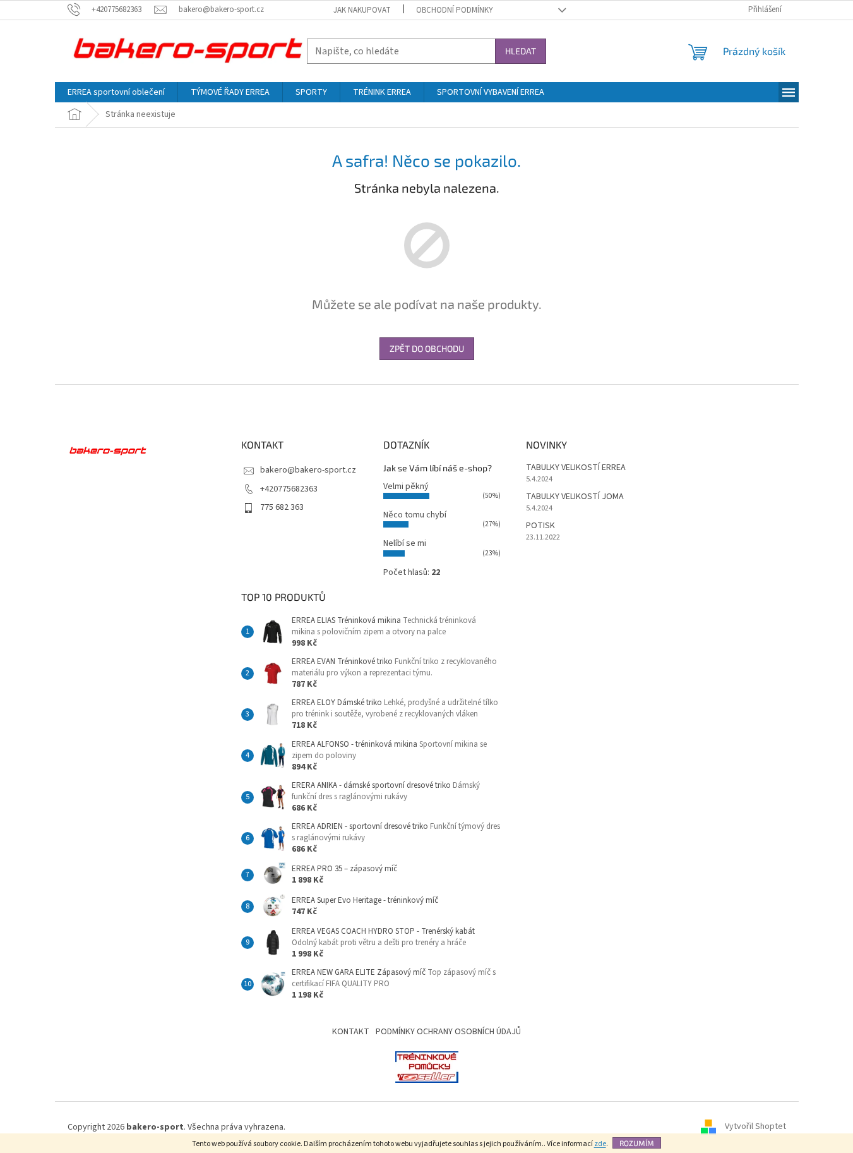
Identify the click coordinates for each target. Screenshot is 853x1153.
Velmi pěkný (406, 486)
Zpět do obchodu (427, 348)
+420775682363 (289, 489)
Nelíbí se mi (404, 543)
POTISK (540, 526)
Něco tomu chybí (414, 515)
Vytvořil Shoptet (755, 1127)
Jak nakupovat (362, 10)
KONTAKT (350, 1031)
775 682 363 (282, 507)
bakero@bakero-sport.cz (308, 470)
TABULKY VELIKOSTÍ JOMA (575, 497)
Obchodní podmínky (454, 10)
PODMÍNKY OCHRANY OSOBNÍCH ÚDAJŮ (448, 1031)
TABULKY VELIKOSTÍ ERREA (576, 468)
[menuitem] (116, 92)
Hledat (520, 50)
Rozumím (636, 1142)
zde (600, 1143)
